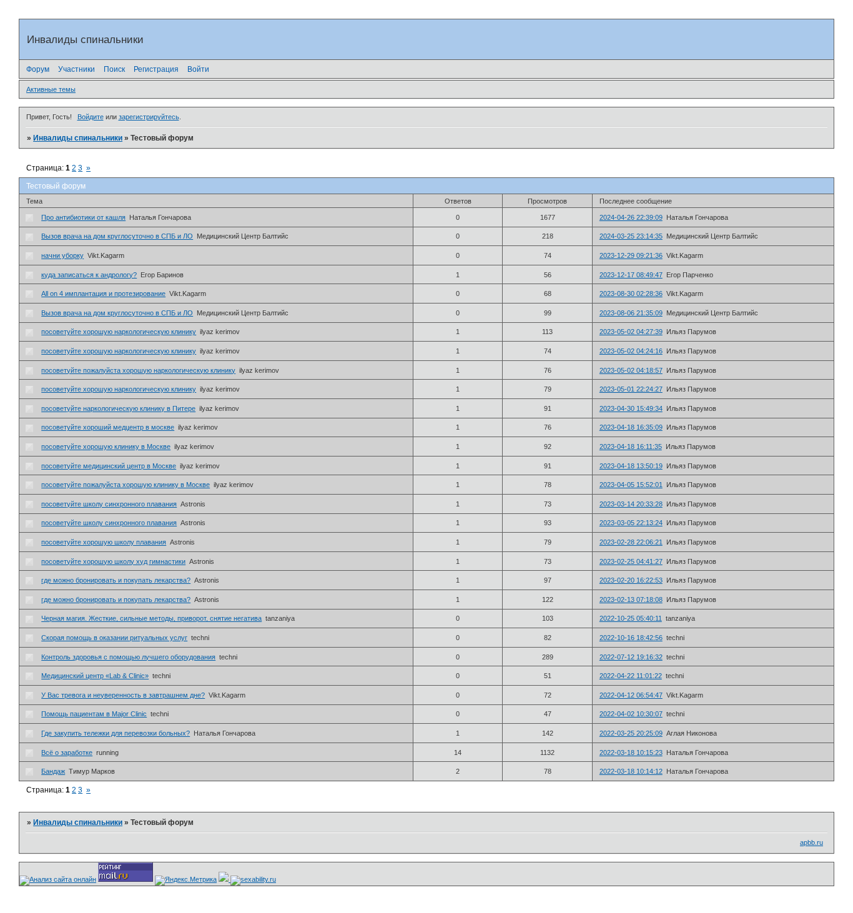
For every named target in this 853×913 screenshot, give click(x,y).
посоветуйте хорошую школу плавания (103, 542)
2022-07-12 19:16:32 (631, 657)
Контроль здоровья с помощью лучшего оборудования (128, 657)
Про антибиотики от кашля (83, 217)
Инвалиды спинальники (77, 138)
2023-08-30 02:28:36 (631, 293)
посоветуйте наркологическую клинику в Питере (118, 408)
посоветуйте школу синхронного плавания (109, 504)
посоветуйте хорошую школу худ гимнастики (113, 561)
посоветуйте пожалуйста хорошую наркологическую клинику (138, 370)
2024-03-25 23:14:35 (631, 236)
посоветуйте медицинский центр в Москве (108, 466)
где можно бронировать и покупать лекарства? (115, 580)
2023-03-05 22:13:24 (631, 522)
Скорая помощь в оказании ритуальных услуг (114, 637)
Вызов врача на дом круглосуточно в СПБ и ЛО (117, 236)
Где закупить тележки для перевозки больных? (115, 733)
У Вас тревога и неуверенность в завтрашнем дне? (123, 695)
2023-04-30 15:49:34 (631, 408)
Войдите (90, 117)
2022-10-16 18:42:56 (631, 637)
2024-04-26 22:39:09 (631, 217)
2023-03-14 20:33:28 (631, 504)
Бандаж (53, 771)
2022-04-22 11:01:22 (630, 675)
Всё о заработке (66, 752)
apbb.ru (811, 842)
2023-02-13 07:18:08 (631, 599)
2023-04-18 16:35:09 (631, 427)
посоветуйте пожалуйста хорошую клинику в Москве (125, 484)
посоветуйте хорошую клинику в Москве (105, 446)
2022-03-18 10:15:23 (631, 752)
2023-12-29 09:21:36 (631, 255)
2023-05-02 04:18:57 (631, 370)
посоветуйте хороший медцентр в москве (107, 427)
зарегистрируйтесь (149, 117)
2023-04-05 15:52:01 (631, 484)
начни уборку (62, 255)
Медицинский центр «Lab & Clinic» (95, 675)
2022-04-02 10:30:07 (631, 714)
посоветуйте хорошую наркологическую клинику (118, 331)
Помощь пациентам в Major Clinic (94, 714)
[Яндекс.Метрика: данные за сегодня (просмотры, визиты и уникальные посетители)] (186, 881)
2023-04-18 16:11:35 (630, 446)
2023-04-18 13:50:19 (631, 466)
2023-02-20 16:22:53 (631, 580)
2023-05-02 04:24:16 (631, 351)
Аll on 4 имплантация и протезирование (103, 293)
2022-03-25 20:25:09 (631, 733)
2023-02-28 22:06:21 (631, 542)
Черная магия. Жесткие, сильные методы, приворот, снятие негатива (151, 618)
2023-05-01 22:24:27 (631, 389)
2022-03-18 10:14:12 (631, 771)
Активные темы (51, 89)
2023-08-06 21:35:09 (631, 313)
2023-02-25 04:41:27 (631, 561)
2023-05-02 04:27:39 (631, 331)
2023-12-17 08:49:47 (631, 275)
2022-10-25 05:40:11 (630, 618)
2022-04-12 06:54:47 (631, 695)
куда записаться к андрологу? (89, 275)
